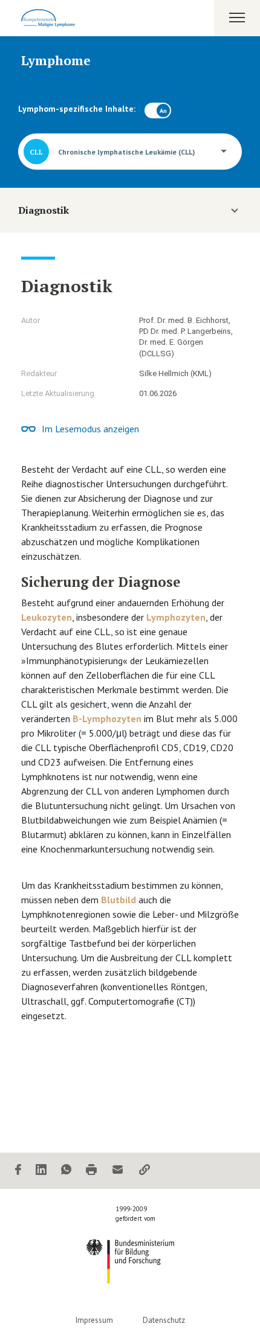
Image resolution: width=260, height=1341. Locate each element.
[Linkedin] (41, 1170)
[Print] (91, 1170)
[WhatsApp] (66, 1170)
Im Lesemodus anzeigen (90, 429)
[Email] (118, 1170)
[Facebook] (18, 1170)
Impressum (94, 1320)
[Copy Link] (144, 1170)
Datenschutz (164, 1320)
